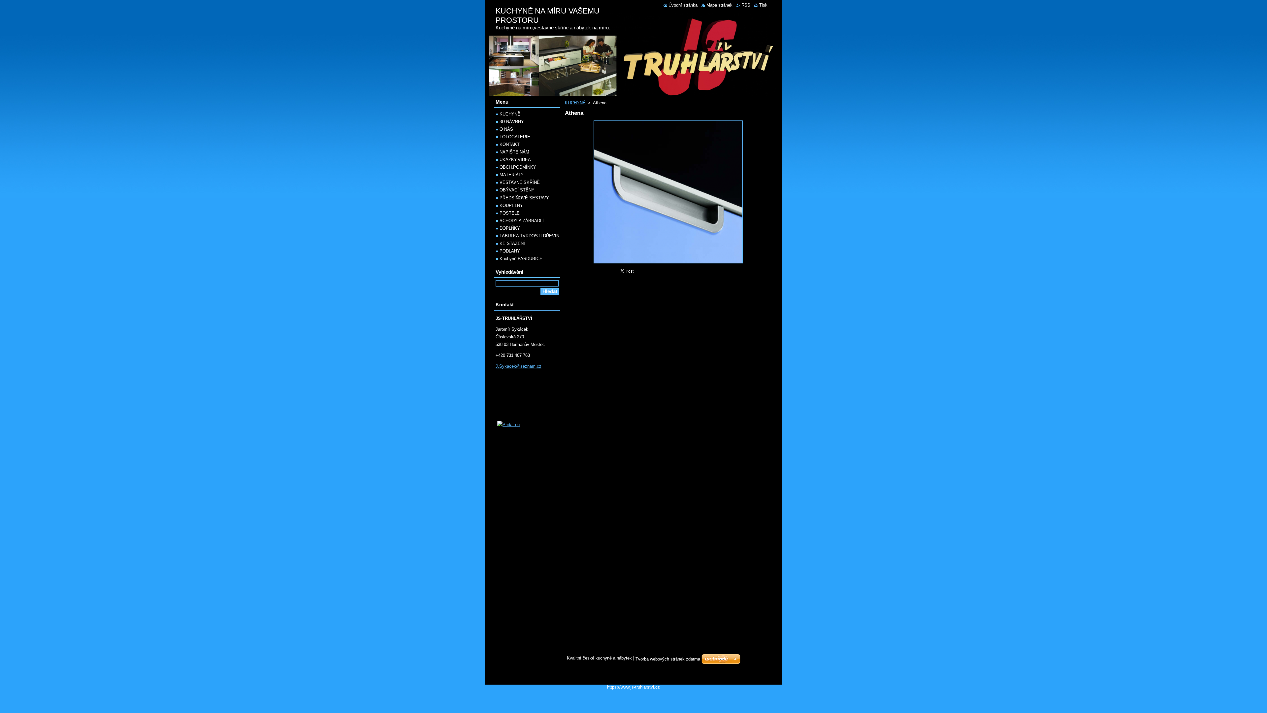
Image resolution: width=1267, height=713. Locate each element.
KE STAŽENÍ (512, 243)
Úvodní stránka (683, 5)
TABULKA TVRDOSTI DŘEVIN (529, 235)
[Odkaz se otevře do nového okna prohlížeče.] (668, 263)
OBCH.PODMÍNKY (518, 167)
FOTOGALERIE (515, 136)
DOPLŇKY (510, 228)
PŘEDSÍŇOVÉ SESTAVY (524, 197)
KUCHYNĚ (575, 102)
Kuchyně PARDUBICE (521, 258)
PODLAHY (510, 251)
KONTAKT (510, 144)
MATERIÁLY (512, 174)
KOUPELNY (511, 205)
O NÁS (506, 129)
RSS (745, 5)
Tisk (763, 5)
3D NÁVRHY (512, 121)
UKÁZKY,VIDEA (515, 159)
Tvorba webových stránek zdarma (667, 659)
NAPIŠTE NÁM (514, 152)
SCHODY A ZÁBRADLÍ (522, 220)
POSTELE (510, 213)
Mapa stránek (719, 5)
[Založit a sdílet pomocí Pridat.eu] (508, 424)
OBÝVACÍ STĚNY (517, 189)
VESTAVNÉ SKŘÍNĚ (520, 182)
